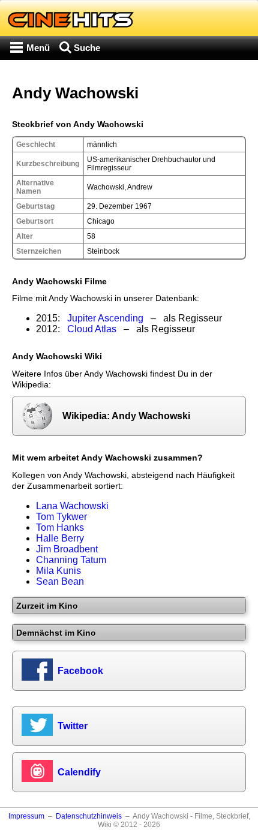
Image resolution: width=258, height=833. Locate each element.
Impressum (26, 816)
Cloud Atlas (91, 329)
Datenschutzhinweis (89, 816)
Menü (38, 48)
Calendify (79, 772)
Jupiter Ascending (105, 318)
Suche (87, 48)
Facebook (80, 671)
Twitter (73, 726)
